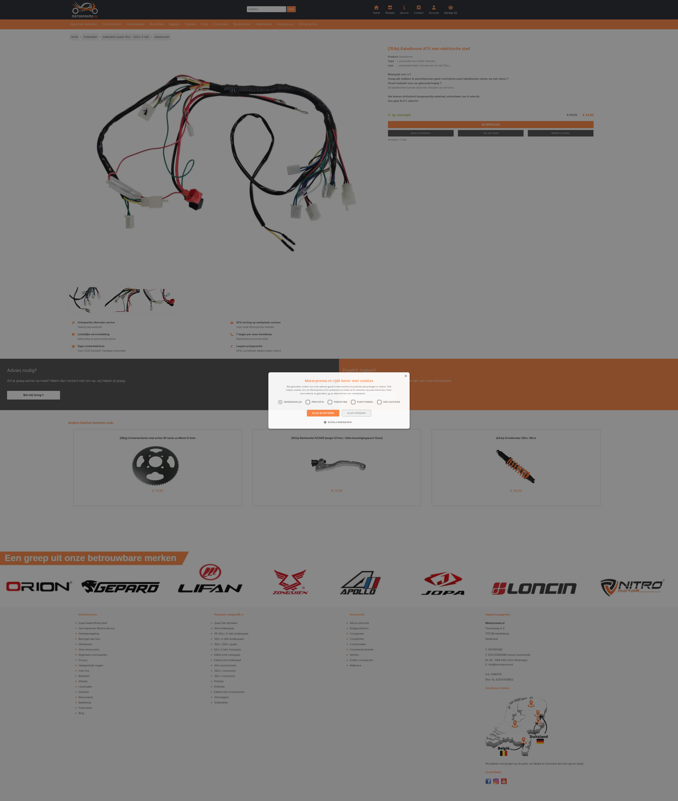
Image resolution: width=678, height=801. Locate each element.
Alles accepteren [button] (323, 413)
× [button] (405, 376)
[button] (339, 422)
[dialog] (339, 400)
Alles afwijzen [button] (356, 413)
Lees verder (372, 393)
